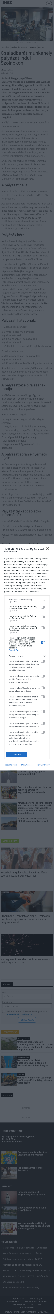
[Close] (48, 549)
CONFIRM (16, 755)
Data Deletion (10, 765)
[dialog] (27, 657)
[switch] (43, 607)
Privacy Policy (43, 765)
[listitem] (27, 600)
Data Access (27, 765)
